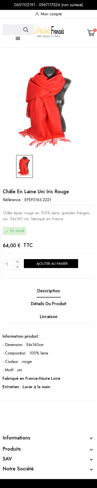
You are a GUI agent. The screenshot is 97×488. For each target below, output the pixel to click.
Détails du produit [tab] (48, 303)
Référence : (13, 200)
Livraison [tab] (48, 316)
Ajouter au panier (51, 263)
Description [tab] (48, 291)
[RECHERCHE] (25, 29)
